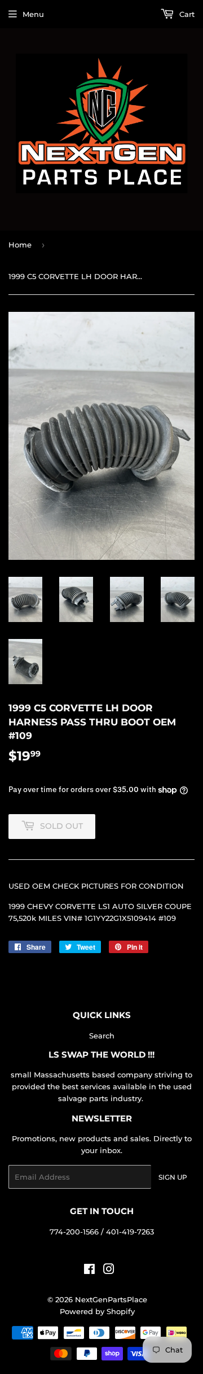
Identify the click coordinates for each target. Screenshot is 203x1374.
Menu (33, 14)
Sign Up (172, 1177)
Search (101, 1035)
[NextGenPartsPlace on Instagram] (108, 1270)
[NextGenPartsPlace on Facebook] (89, 1270)
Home (20, 244)
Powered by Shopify (97, 1311)
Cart (186, 14)
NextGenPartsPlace (111, 1299)
